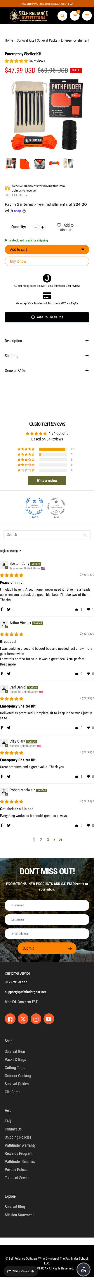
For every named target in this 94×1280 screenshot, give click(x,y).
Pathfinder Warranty (20, 1145)
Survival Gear (15, 1051)
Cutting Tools (15, 1067)
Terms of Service (17, 1177)
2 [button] (41, 839)
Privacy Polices (16, 1169)
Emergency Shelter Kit (76, 40)
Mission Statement (19, 1215)
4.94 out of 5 (58, 433)
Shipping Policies (18, 1137)
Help (8, 1110)
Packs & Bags (15, 1059)
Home (9, 40)
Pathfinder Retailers (20, 1161)
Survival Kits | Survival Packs (37, 40)
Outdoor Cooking (18, 1075)
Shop (8, 1041)
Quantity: (18, 226)
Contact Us (13, 1129)
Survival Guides (17, 1083)
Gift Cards (12, 1092)
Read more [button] (8, 664)
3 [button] (48, 839)
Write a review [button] (47, 481)
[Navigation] (87, 16)
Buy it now (18, 261)
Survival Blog (15, 1206)
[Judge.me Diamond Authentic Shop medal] (34, 506)
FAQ (8, 1121)
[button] (17, 61)
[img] (11, 575)
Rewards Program (18, 1153)
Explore (10, 1196)
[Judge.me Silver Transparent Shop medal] (56, 506)
